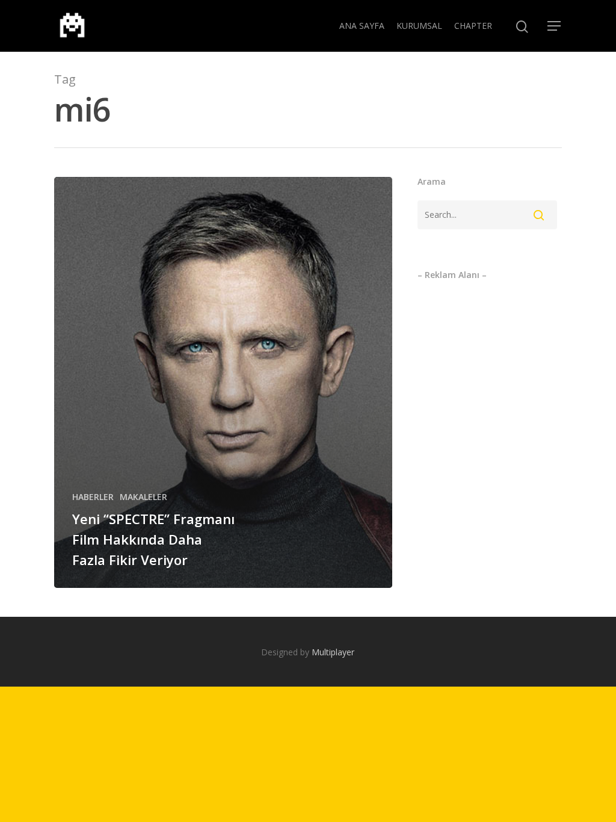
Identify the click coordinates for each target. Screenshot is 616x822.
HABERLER (93, 496)
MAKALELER (143, 496)
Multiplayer (333, 652)
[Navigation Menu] (554, 26)
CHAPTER (473, 25)
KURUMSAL (419, 25)
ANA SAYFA (361, 25)
